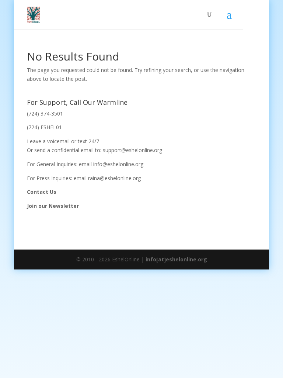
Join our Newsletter (53, 205)
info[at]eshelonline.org (176, 259)
